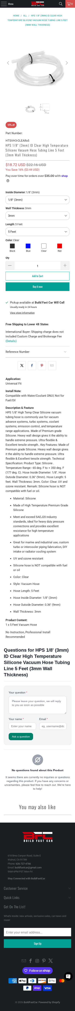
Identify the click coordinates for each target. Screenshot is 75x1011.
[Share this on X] (22, 365)
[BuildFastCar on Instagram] (37, 961)
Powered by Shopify (49, 1002)
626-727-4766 (23, 863)
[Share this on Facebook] (32, 365)
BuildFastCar (30, 1002)
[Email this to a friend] (52, 365)
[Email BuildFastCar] (24, 961)
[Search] (60, 4)
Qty (7, 257)
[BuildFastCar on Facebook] (30, 961)
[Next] (66, 63)
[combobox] (37, 200)
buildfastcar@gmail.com (28, 867)
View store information (22, 312)
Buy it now (37, 286)
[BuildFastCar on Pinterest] (44, 961)
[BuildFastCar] (37, 4)
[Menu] (1, 4)
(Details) (11, 341)
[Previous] (8, 63)
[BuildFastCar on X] (51, 961)
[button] (68, 976)
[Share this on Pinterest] (42, 365)
